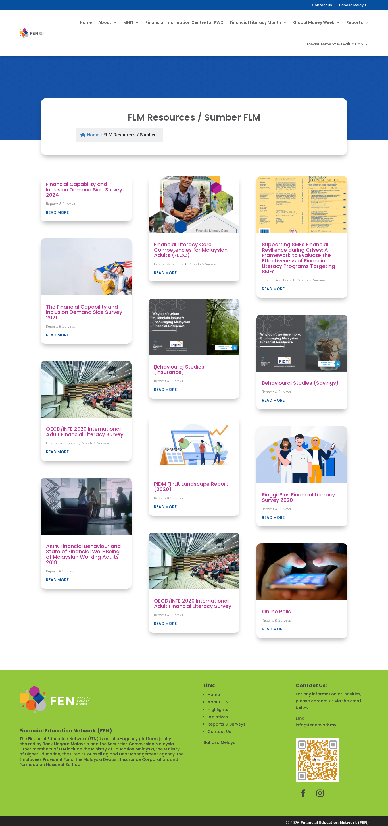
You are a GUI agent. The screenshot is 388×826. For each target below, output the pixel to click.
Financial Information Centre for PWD (184, 22)
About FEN (218, 702)
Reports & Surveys (60, 203)
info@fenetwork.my (316, 725)
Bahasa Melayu (219, 742)
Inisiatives (218, 717)
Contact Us (322, 5)
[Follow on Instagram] (320, 793)
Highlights (218, 709)
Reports (354, 22)
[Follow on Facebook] (303, 793)
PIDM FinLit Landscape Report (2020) (191, 486)
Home (86, 22)
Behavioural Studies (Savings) (300, 382)
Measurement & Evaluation (335, 44)
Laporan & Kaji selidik (62, 443)
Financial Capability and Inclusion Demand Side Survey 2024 (84, 189)
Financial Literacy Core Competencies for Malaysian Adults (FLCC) (191, 250)
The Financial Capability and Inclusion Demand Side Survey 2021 (84, 312)
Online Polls (276, 611)
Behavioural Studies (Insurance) (179, 369)
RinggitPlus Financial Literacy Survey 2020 (298, 497)
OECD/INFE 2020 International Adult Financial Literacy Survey (84, 431)
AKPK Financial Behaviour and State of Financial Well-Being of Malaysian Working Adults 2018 (83, 554)
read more (57, 212)
